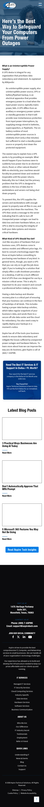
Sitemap (15, 790)
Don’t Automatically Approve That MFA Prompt (20, 487)
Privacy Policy (26, 790)
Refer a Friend (22, 741)
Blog (22, 762)
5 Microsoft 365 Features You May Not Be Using (20, 531)
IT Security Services (22, 687)
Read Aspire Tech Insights (22, 549)
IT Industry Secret (22, 730)
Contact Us (22, 765)
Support (22, 769)
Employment (22, 737)
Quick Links (22, 748)
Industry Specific (22, 695)
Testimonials (22, 734)
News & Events (22, 758)
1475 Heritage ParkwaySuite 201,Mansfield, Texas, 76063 (22, 609)
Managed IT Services (22, 684)
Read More (6, 452)
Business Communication (22, 709)
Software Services (22, 706)
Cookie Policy (13, 793)
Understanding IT (22, 754)
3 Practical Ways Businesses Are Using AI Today (19, 444)
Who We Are (22, 723)
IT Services (22, 677)
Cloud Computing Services (22, 691)
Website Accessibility (28, 793)
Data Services (22, 698)
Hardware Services (22, 702)
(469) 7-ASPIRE (25, 623)
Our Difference (22, 726)
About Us (22, 716)
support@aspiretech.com (25, 626)
